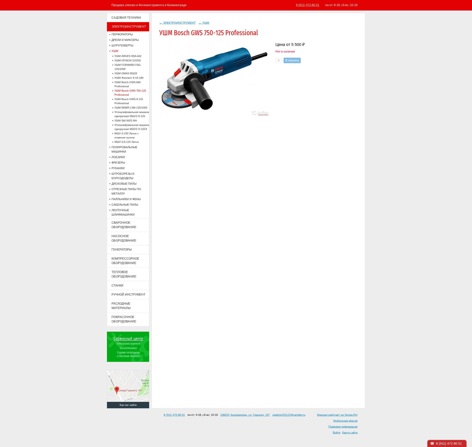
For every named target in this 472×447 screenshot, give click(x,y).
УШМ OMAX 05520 (125, 73)
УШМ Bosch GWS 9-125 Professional (128, 101)
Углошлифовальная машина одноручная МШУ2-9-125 (131, 114)
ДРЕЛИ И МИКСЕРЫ (125, 39)
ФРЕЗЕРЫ (118, 162)
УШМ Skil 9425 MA (125, 120)
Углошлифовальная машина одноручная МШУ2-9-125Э (131, 126)
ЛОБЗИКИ (118, 157)
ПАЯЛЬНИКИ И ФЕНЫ (126, 199)
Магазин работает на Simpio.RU (337, 414)
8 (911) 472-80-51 (307, 5)
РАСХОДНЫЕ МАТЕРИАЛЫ (121, 306)
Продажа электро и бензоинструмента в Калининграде (149, 5)
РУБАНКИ (118, 168)
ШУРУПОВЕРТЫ (122, 45)
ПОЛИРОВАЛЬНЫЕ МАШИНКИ (124, 149)
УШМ (115, 51)
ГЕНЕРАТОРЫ (122, 249)
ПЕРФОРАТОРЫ (122, 34)
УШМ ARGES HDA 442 (127, 56)
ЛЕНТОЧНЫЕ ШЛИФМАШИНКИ (123, 212)
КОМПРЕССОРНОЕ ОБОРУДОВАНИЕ (125, 261)
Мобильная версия (345, 420)
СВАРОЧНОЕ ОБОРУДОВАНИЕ (124, 225)
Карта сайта (350, 432)
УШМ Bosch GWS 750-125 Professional (130, 92)
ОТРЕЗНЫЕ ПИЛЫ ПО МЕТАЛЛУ (126, 191)
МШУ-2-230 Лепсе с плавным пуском (126, 135)
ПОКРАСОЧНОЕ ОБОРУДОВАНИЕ (124, 319)
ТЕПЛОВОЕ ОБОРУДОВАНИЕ (124, 274)
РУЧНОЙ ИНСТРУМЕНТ (128, 294)
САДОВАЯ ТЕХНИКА (126, 17)
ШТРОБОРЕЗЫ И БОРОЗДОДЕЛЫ (123, 176)
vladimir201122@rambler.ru (288, 414)
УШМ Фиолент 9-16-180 (128, 77)
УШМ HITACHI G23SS (127, 60)
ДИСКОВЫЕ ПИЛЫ (124, 183)
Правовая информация (343, 426)
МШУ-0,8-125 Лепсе (126, 141)
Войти (336, 432)
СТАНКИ (117, 285)
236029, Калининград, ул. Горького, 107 (245, 414)
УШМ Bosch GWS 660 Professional (127, 84)
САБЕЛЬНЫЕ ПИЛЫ (125, 204)
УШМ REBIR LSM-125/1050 (130, 107)
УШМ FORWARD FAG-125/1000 (127, 66)
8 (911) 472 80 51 (449, 443)
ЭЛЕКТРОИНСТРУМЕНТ (129, 26)
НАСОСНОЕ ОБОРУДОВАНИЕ (124, 238)
